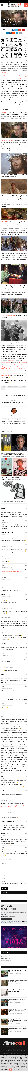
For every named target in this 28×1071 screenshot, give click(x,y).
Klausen (3, 594)
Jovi (19, 386)
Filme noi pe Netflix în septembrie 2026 (17, 971)
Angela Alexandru (5, 617)
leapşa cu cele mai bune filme (13, 76)
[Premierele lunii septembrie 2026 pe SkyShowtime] (4, 983)
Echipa (16, 1)
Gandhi (4, 222)
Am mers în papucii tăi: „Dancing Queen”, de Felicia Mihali (16, 990)
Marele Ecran (5, 375)
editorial (3, 386)
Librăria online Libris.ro (6, 960)
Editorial (4, 19)
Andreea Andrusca (5, 712)
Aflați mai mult (16, 1069)
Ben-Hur (4, 112)
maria (2, 674)
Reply (26, 508)
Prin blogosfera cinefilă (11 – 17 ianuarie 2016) (13, 501)
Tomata (23, 369)
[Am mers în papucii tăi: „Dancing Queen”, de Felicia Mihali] (4, 992)
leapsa (23, 386)
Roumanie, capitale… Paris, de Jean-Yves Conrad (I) (14, 403)
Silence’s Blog (22, 363)
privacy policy (21, 921)
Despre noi (11, 1)
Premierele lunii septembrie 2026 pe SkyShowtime (17, 981)
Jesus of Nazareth (7, 140)
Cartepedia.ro (4, 956)
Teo (2, 776)
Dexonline (4, 72)
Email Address (4, 916)
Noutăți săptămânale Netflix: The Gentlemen (16, 1000)
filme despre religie (12, 386)
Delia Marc (3, 557)
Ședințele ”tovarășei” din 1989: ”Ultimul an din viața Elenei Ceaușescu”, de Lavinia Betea (14, 478)
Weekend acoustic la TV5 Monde (14, 396)
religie (3, 388)
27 (16, 24)
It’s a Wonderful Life (8, 315)
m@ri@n (3, 508)
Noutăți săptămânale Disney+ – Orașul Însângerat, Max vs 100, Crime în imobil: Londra (17, 1020)
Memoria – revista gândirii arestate (9, 962)
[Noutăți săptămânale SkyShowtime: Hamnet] (4, 1031)
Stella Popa (12, 992)
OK (10, 1069)
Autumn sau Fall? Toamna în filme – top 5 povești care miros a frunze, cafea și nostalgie (17, 1010)
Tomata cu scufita (5, 833)
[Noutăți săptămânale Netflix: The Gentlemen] (4, 1002)
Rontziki (16, 373)
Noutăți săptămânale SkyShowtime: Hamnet (17, 1029)
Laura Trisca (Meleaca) (7, 532)
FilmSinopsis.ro (5, 363)
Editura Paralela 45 (5, 958)
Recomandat (8, 19)
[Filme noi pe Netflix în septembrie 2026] (4, 973)
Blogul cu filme (8, 373)
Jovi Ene (5, 24)
